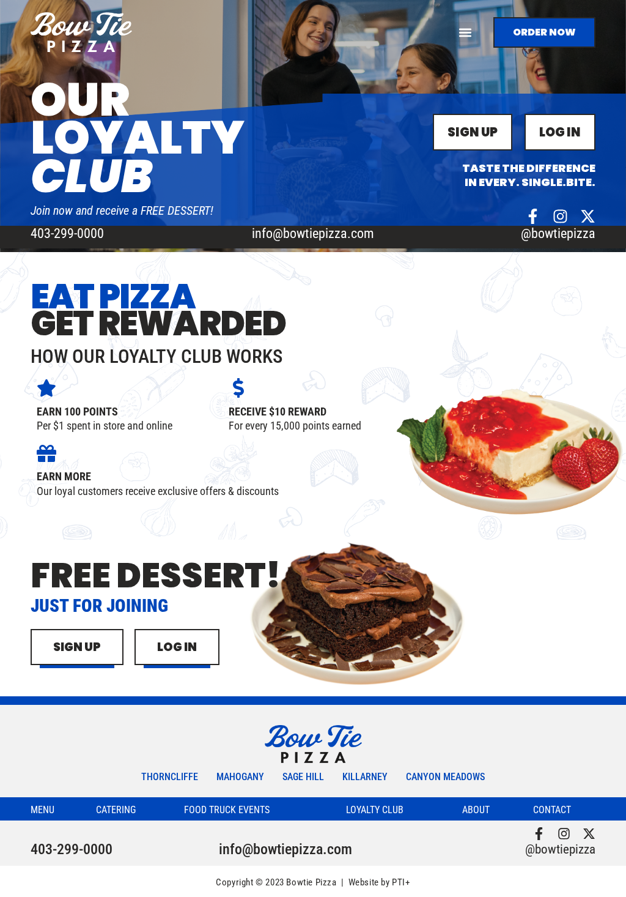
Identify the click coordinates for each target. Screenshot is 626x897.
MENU (42, 810)
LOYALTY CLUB (374, 810)
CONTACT (552, 810)
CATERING (116, 810)
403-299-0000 (67, 233)
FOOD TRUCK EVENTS (227, 810)
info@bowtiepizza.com (313, 233)
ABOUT (476, 810)
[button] (465, 32)
